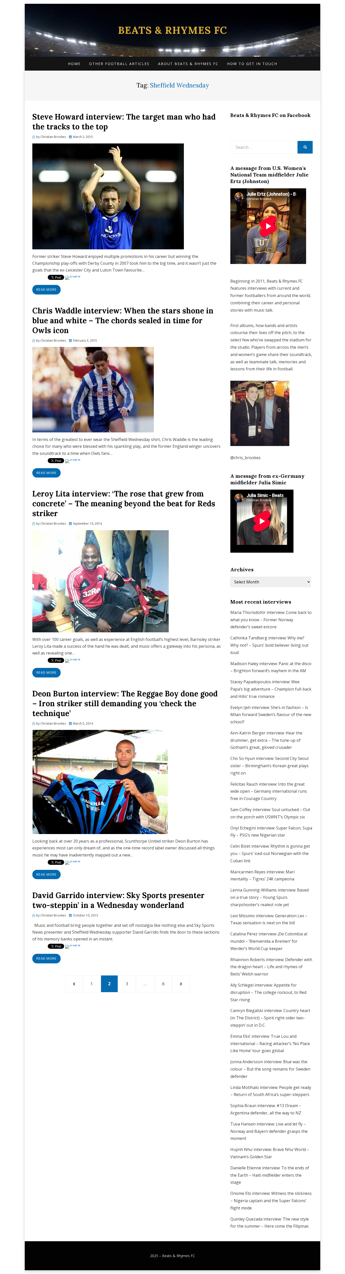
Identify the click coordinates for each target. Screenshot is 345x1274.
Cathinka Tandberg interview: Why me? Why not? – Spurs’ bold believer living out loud (269, 645)
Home (74, 63)
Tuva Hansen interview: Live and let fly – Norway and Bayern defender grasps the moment (269, 1131)
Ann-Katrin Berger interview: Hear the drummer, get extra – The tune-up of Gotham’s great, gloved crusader (266, 740)
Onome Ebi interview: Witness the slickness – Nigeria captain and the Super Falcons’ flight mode (271, 1201)
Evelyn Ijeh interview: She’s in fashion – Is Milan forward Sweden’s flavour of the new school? (270, 715)
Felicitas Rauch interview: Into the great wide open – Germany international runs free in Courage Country (268, 791)
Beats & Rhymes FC (172, 30)
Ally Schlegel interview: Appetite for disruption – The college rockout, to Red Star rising (268, 992)
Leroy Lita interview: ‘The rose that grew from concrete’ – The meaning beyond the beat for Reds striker (123, 503)
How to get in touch (252, 63)
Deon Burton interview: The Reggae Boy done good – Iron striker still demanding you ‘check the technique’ (125, 703)
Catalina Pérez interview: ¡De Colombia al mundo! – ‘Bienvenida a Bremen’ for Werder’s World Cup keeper (268, 941)
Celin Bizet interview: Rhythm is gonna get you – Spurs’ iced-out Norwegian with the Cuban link (270, 853)
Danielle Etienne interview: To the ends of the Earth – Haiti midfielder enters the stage (269, 1175)
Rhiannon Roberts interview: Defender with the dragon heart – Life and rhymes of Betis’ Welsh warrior (271, 967)
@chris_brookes (245, 457)
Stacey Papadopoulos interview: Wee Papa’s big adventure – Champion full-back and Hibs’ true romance (270, 689)
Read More (46, 289)
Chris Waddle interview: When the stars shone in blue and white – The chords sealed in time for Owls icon (122, 320)
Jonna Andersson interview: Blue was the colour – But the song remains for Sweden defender (270, 1069)
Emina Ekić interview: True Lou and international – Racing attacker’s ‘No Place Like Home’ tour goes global (270, 1043)
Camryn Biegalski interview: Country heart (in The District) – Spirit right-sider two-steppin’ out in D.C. (270, 1018)
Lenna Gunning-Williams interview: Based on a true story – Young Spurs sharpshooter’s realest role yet (269, 897)
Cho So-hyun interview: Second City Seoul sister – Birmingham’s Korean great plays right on (269, 766)
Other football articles (119, 63)
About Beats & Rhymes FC (188, 63)
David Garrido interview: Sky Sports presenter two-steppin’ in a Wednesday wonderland (118, 900)
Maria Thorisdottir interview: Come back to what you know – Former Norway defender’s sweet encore (271, 620)
